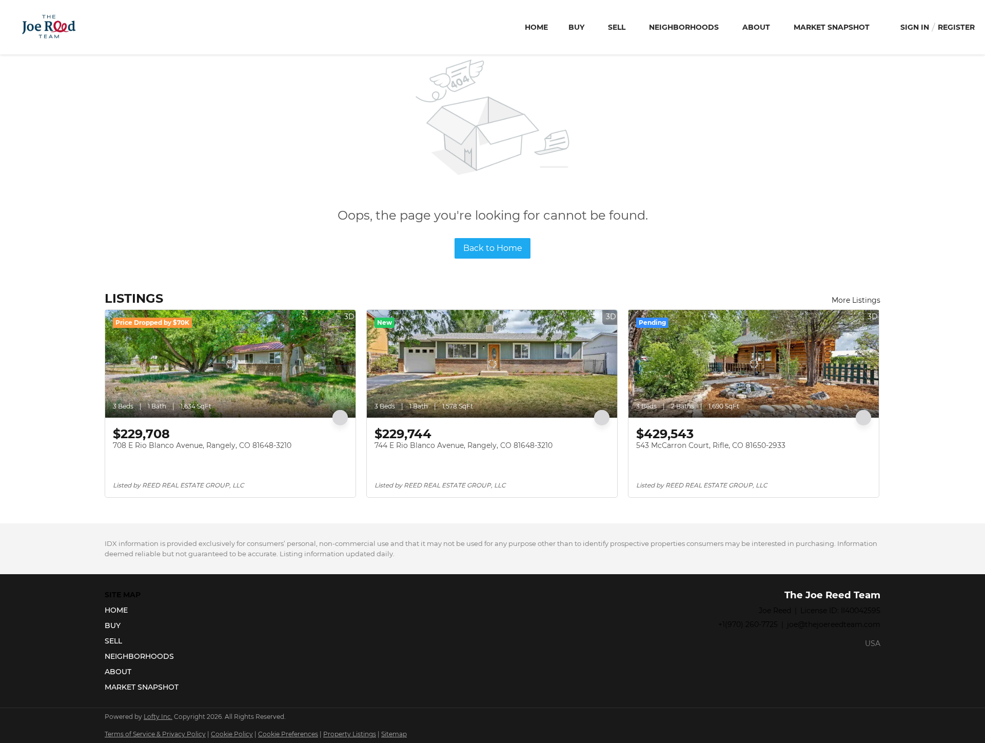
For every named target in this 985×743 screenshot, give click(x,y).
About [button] (756, 27)
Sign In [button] (914, 27)
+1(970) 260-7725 (748, 624)
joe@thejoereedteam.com (833, 624)
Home (536, 27)
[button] (145, 610)
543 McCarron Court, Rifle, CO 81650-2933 (710, 445)
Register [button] (956, 27)
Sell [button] (616, 27)
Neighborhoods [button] (684, 27)
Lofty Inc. (158, 716)
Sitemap (394, 734)
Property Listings (349, 734)
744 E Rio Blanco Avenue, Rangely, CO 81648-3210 (464, 445)
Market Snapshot (832, 27)
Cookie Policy (232, 734)
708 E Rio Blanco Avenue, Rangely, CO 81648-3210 (202, 445)
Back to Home (492, 248)
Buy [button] (576, 27)
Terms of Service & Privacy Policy (155, 734)
